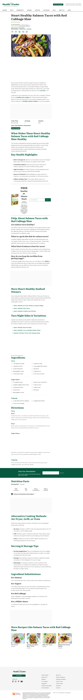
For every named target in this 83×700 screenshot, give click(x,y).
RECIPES (5, 10)
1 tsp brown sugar (38, 363)
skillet (47, 261)
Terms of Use (59, 681)
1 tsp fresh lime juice (18, 387)
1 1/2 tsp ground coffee (18, 363)
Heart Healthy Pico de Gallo (22, 327)
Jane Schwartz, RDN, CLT (24, 25)
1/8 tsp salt (36, 368)
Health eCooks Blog (46, 685)
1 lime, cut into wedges (18, 403)
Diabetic (29, 29)
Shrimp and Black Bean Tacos (32, 645)
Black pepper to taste (18, 371)
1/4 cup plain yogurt (18, 382)
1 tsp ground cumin (18, 366)
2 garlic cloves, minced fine (40, 382)
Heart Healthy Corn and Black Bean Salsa (27, 330)
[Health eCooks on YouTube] (21, 681)
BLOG (54, 10)
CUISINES (29, 10)
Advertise (58, 685)
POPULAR (37, 10)
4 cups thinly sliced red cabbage (21, 400)
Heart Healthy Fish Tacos (22, 308)
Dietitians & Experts (61, 679)
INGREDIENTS (20, 10)
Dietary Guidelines (60, 677)
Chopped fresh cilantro (39, 400)
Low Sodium (45, 681)
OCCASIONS (46, 10)
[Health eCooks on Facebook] (13, 681)
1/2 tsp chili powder (18, 368)
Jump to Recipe (16, 128)
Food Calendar (45, 687)
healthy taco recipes (23, 97)
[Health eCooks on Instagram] (15, 681)
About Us (58, 675)
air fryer (42, 90)
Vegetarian (44, 683)
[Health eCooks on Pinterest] (18, 681)
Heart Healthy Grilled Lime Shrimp (25, 311)
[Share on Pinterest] (12, 32)
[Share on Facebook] (16, 32)
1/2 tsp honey (16, 389)
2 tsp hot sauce (37, 384)
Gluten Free (23, 29)
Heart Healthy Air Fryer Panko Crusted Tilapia (28, 305)
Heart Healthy (14, 29)
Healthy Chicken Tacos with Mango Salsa (27, 333)
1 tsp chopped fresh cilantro (40, 366)
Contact (58, 687)
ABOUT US (61, 10)
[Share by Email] (23, 32)
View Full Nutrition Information (21, 125)
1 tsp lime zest (37, 387)
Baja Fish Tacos (47, 644)
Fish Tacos (14, 644)
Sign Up (48, 199)
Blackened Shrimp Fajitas (64, 645)
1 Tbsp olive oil (37, 371)
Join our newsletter (58, 4)
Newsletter (19, 675)
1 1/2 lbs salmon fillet (18, 373)
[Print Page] (19, 32)
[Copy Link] (27, 32)
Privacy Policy (59, 683)
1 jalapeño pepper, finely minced (21, 384)
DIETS (11, 10)
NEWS (69, 10)
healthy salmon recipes (30, 101)
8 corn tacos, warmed (39, 373)
